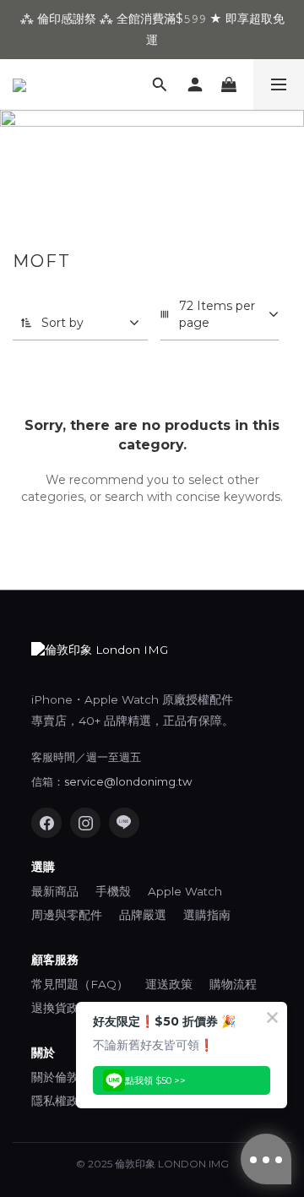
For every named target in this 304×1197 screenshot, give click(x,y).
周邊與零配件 (66, 915)
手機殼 (113, 891)
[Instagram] (85, 823)
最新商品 (55, 891)
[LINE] (124, 823)
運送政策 (169, 984)
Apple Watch (185, 891)
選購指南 (207, 915)
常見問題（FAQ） (79, 984)
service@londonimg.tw (128, 781)
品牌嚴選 (142, 915)
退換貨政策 (60, 1008)
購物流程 (233, 984)
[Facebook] (46, 823)
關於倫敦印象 (66, 1077)
